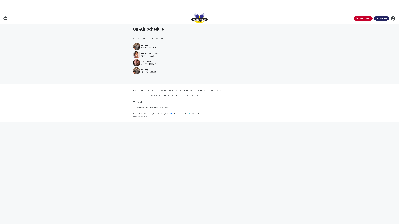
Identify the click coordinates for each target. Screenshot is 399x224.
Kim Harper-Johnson (149, 53)
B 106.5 (219, 90)
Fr (153, 39)
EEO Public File (196, 114)
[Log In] (393, 18)
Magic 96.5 (173, 90)
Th (148, 39)
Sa (157, 39)
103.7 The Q (150, 90)
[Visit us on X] (137, 101)
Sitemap (135, 114)
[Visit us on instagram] (141, 101)
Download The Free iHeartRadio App (181, 96)
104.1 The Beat (200, 90)
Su (162, 39)
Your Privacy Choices (164, 114)
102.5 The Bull (138, 90)
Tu (139, 39)
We (143, 39)
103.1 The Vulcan (185, 90)
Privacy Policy (152, 114)
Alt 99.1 (211, 90)
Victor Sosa (146, 62)
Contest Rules (143, 114)
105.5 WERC (162, 90)
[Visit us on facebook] (134, 101)
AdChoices (186, 114)
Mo (134, 39)
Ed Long (144, 45)
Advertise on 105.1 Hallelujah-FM (153, 96)
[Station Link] (199, 18)
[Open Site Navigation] (5, 18)
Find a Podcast (202, 96)
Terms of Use (177, 114)
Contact (136, 96)
